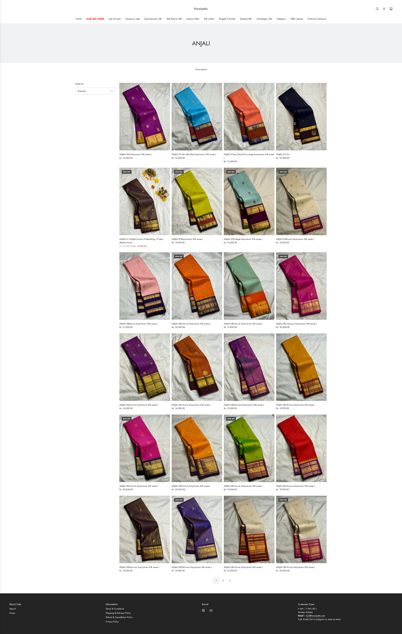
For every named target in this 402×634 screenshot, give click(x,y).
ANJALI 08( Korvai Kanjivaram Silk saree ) (191, 323)
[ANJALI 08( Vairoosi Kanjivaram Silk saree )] (301, 286)
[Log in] (384, 8)
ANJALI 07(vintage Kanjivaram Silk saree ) (243, 239)
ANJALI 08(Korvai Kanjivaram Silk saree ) (138, 323)
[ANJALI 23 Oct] (301, 116)
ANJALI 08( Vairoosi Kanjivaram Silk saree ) (296, 323)
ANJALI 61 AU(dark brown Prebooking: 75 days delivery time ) (141, 240)
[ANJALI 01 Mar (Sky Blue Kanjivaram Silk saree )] (197, 116)
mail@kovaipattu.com (315, 615)
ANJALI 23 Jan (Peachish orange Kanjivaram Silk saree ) (249, 156)
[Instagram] (203, 610)
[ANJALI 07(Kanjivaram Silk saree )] (197, 201)
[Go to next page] (229, 580)
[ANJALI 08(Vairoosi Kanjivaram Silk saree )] (249, 367)
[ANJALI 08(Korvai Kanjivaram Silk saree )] (144, 286)
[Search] (377, 8)
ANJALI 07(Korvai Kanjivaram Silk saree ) (295, 239)
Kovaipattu (201, 9)
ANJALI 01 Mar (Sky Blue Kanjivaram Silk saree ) (194, 154)
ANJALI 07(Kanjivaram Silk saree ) (187, 239)
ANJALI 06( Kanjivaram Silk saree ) (135, 154)
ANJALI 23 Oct (283, 154)
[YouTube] (210, 610)
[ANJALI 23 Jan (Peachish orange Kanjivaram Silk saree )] (249, 116)
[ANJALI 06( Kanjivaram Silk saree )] (144, 116)
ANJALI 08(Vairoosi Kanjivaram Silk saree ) (244, 404)
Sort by (79, 84)
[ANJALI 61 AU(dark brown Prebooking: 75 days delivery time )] (144, 201)
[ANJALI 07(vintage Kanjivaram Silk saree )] (249, 201)
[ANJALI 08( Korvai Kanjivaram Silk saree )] (197, 286)
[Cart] (391, 8)
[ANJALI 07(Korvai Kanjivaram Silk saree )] (301, 201)
